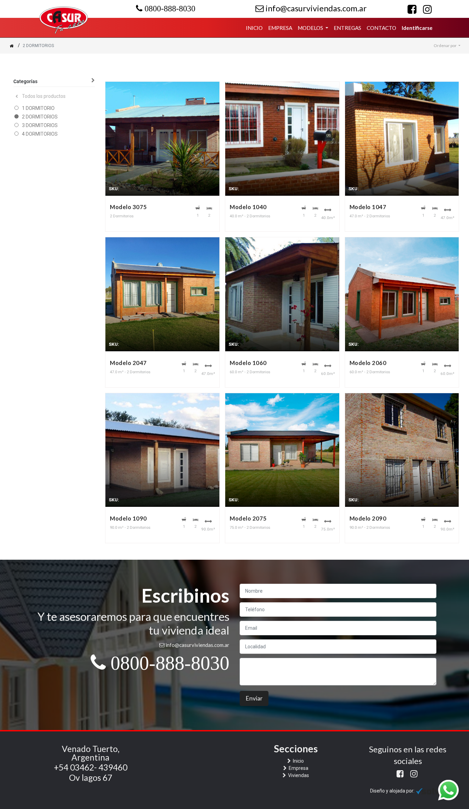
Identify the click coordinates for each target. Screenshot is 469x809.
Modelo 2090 (368, 518)
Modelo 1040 (248, 207)
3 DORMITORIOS (40, 125)
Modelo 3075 (128, 207)
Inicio (298, 761)
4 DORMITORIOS (40, 134)
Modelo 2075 (248, 518)
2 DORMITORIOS (40, 116)
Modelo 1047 (368, 207)
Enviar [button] (254, 698)
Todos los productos (44, 96)
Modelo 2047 (128, 363)
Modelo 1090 (128, 518)
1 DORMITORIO (38, 108)
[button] (447, 46)
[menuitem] (254, 28)
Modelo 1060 (248, 363)
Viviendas (298, 775)
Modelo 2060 (368, 363)
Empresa (298, 768)
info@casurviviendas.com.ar (315, 8)
